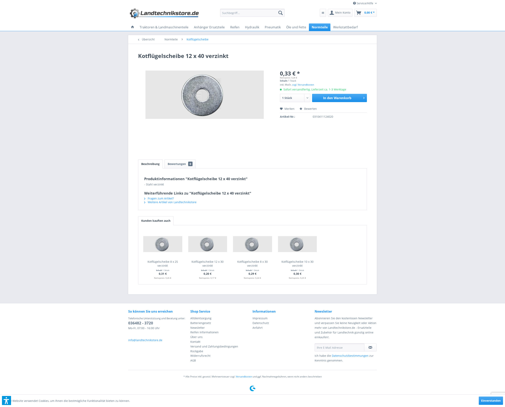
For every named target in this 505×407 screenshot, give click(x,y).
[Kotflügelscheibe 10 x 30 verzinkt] (297, 244)
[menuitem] (363, 3)
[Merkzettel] (323, 13)
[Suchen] (280, 13)
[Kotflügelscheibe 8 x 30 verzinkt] (252, 244)
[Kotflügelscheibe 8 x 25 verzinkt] (162, 244)
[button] (6, 400)
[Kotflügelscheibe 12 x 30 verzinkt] (207, 244)
